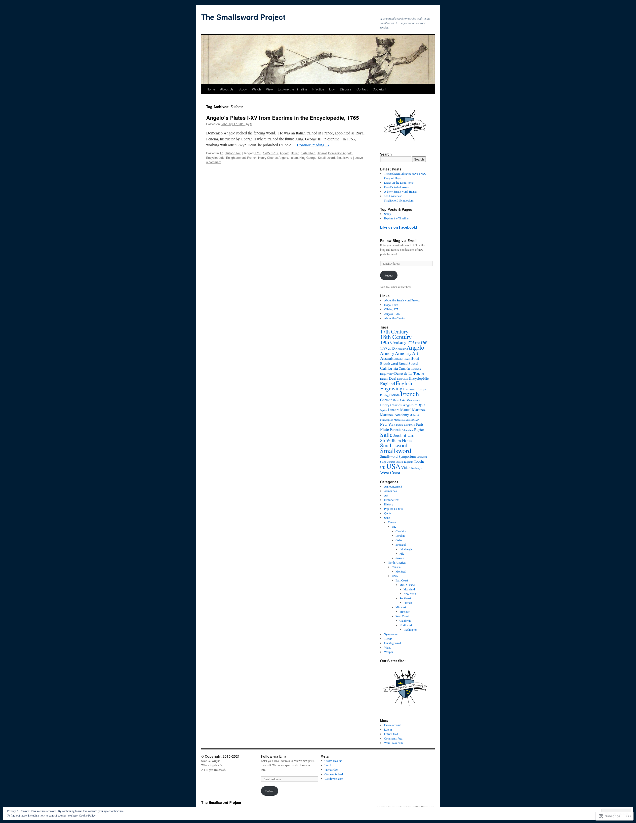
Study (242, 89)
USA (393, 466)
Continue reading (313, 144)
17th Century (394, 331)
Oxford (400, 540)
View (269, 89)
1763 (257, 153)
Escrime (409, 388)
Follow (389, 275)
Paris (420, 424)
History (388, 504)
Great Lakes (399, 400)
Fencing (384, 395)
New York (387, 424)
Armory (387, 353)
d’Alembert (308, 153)
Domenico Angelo (340, 153)
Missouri (410, 419)
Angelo (284, 153)
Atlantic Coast (402, 359)
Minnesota (399, 419)
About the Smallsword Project (402, 300)
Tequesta (408, 461)
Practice (318, 89)
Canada (404, 368)
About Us (227, 89)
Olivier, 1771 (392, 309)
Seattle (410, 436)
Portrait (395, 429)
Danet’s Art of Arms (396, 187)
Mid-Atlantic (407, 585)
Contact (362, 89)
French (252, 157)
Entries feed (391, 734)
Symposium (391, 634)
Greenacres (413, 400)
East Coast (402, 378)
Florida (394, 394)
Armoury (403, 353)
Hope (419, 404)
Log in (388, 729)
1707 (410, 342)
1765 (266, 153)
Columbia (416, 368)
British (295, 153)
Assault (387, 358)
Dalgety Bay (387, 373)
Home (211, 89)
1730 (417, 343)
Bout (414, 358)
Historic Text (233, 153)
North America (396, 562)
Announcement (393, 486)
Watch (256, 89)
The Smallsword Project (243, 16)
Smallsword (344, 157)
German (386, 399)
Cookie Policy (87, 815)
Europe (421, 388)
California (389, 368)
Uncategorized (392, 643)
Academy (401, 348)
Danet (398, 373)
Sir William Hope (396, 440)
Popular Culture (393, 509)
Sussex (400, 558)
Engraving (391, 388)
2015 (391, 348)
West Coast (390, 472)
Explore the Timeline (292, 89)
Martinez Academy (394, 414)
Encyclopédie (215, 157)
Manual (405, 409)
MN (417, 419)
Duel (392, 378)
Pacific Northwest (405, 424)
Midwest (414, 415)
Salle (386, 434)
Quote (387, 513)
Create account (392, 725)
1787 (274, 153)
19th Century (393, 342)
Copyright (379, 89)
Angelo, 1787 (392, 314)
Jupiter (383, 410)
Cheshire (401, 531)
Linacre (393, 409)
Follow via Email (274, 756)
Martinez (419, 409)
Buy (332, 89)
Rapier (419, 429)
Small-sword (326, 157)
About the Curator (394, 318)
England (387, 383)
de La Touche (414, 373)
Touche (419, 461)
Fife (401, 553)
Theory (388, 638)
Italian (294, 157)
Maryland (409, 589)
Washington (417, 468)
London (400, 535)
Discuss (346, 89)
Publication (407, 430)
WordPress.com (393, 743)
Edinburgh (405, 549)
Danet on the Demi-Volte (398, 182)
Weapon (389, 652)
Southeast (422, 456)
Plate (384, 429)
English (404, 383)
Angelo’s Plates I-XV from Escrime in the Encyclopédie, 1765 (282, 117)
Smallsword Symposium (398, 456)
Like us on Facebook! (398, 227)
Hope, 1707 (391, 305)
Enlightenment (236, 157)
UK (383, 467)
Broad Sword (408, 363)
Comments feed (393, 738)
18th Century (396, 336)
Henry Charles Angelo (273, 157)
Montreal (401, 571)
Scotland (399, 435)
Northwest (405, 625)
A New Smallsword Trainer (400, 191)
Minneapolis (386, 419)
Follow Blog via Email (398, 240)
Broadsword (389, 363)
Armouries (390, 491)
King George (308, 157)
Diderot (322, 153)
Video (405, 467)
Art (221, 153)
